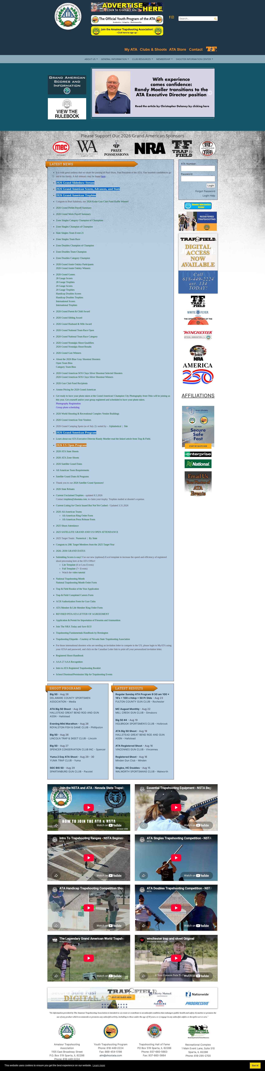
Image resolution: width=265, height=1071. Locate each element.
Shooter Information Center (193, 59)
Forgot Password (205, 191)
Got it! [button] (255, 1065)
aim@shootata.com (111, 1055)
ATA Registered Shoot (128, 745)
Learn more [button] (99, 1065)
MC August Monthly (127, 708)
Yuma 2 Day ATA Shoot (63, 756)
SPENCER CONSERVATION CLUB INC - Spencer (78, 749)
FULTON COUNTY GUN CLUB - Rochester (139, 701)
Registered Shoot (125, 756)
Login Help (209, 195)
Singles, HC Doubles (127, 767)
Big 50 (54, 694)
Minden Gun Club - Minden (130, 760)
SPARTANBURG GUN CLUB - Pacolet (71, 771)
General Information (114, 59)
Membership (163, 59)
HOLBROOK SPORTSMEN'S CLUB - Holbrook (141, 723)
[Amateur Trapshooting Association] (66, 16)
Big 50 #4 (121, 720)
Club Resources (141, 59)
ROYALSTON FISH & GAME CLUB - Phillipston (76, 727)
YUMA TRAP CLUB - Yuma (65, 760)
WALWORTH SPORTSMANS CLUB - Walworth (141, 771)
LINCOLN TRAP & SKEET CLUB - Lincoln (73, 738)
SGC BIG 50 (57, 767)
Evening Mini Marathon (63, 723)
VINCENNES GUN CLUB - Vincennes (136, 749)
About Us (90, 59)
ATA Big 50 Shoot (60, 708)
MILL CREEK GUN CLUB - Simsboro (136, 712)
